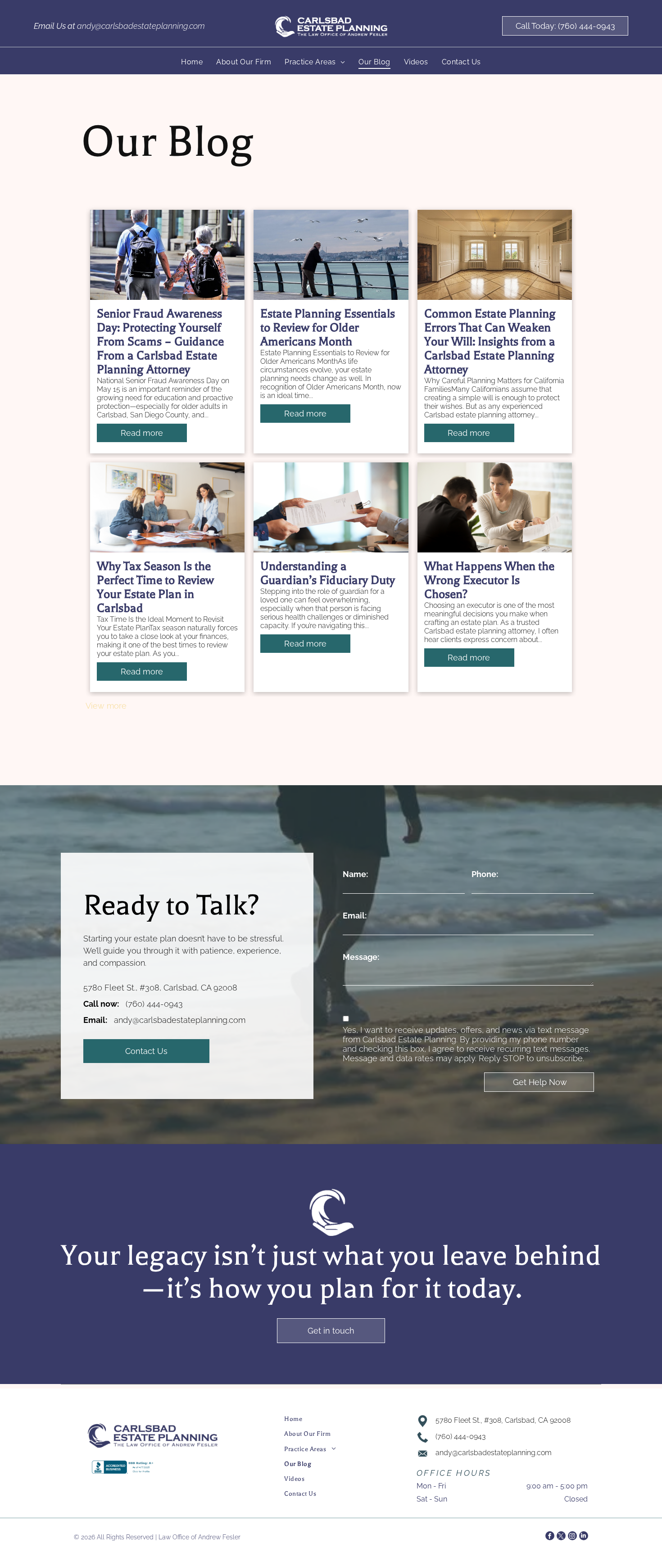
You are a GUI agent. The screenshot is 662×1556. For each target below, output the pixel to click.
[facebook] (549, 1536)
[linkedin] (583, 1536)
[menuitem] (191, 61)
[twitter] (561, 1536)
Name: (355, 874)
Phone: (485, 874)
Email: (355, 915)
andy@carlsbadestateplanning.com (141, 26)
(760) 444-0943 (154, 1004)
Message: (361, 957)
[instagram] (572, 1536)
